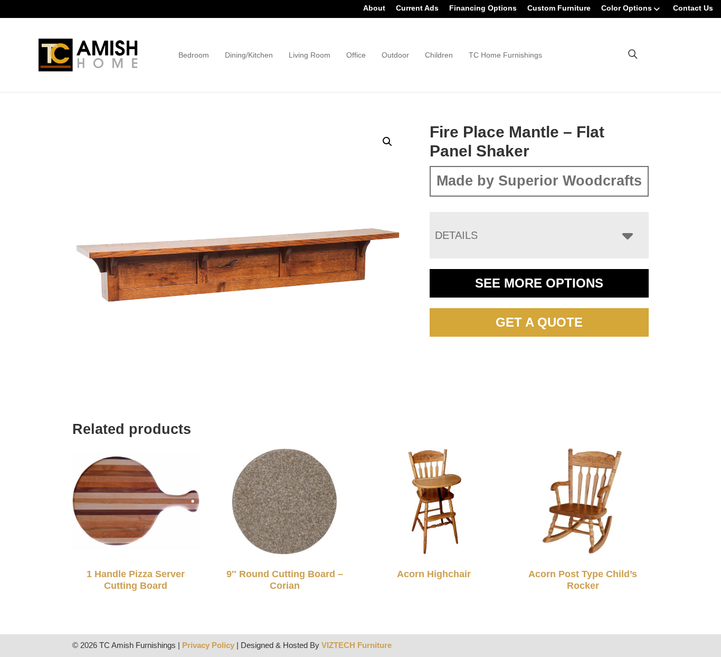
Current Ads (417, 8)
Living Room (309, 55)
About (374, 8)
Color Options (626, 8)
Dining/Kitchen (249, 55)
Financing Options (483, 8)
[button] (387, 141)
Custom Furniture (559, 8)
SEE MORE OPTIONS (539, 283)
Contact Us (693, 8)
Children (439, 55)
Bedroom (193, 55)
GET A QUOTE (539, 322)
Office (356, 55)
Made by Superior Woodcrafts (539, 181)
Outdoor (395, 55)
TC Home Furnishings (505, 55)
